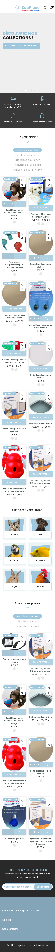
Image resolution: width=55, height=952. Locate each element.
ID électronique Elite (14, 839)
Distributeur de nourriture (40, 423)
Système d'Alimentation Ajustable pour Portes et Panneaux (41, 841)
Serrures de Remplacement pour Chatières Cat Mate (14, 265)
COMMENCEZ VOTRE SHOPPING (21, 45)
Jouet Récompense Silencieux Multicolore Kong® (14, 212)
